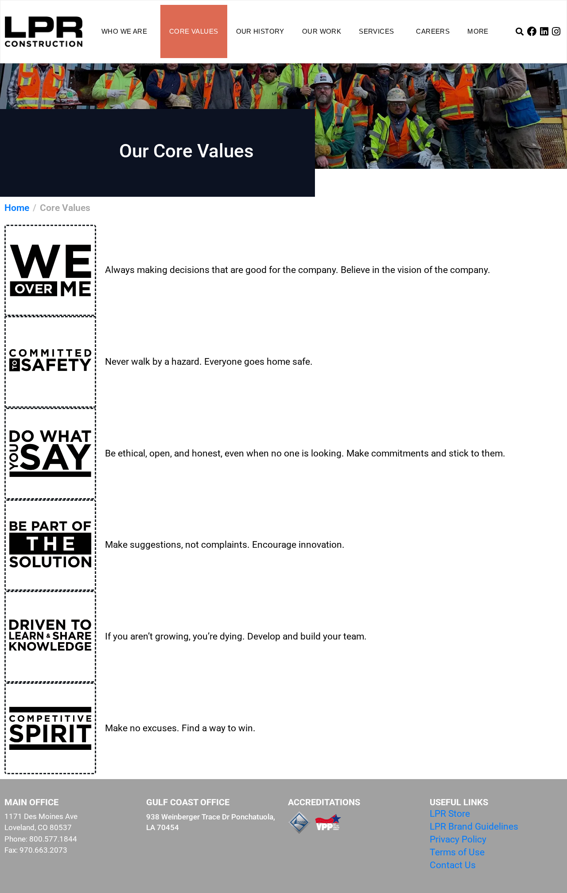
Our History (260, 31)
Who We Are (124, 31)
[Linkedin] (544, 31)
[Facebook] (532, 31)
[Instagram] (556, 31)
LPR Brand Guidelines (474, 826)
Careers (433, 31)
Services (376, 31)
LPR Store (450, 813)
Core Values (193, 31)
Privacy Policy (458, 839)
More (478, 31)
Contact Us (453, 865)
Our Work (321, 31)
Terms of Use (457, 852)
